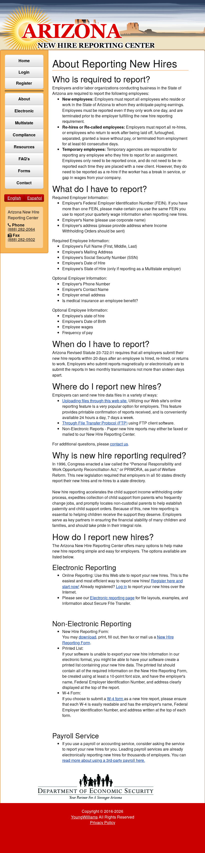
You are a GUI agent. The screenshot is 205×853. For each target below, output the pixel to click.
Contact (24, 183)
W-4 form (115, 698)
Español (34, 198)
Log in (121, 586)
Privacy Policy (102, 822)
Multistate (24, 123)
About (24, 99)
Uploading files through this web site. (95, 401)
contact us (119, 444)
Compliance (24, 135)
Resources (24, 147)
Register (24, 83)
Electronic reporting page (112, 598)
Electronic (24, 111)
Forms (24, 171)
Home (24, 60)
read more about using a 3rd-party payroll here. (103, 760)
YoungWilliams (84, 817)
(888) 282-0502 (21, 239)
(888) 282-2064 (21, 229)
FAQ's (24, 159)
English (14, 198)
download (87, 637)
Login (24, 72)
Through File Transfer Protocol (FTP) (95, 423)
